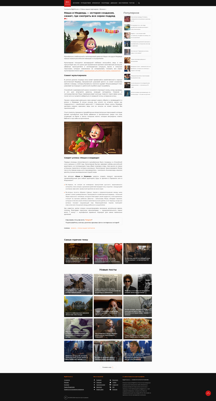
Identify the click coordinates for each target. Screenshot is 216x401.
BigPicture (75, 9)
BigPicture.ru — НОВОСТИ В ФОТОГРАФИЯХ (136, 379)
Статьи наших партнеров (89, 9)
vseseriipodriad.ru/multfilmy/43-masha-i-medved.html (102, 71)
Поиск (144, 3)
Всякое (102, 9)
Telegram (88, 220)
